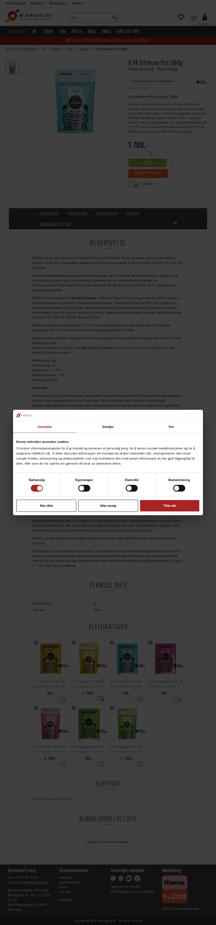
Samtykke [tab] (45, 426)
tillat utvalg (108, 505)
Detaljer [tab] (108, 426)
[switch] (84, 488)
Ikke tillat (46, 505)
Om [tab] (171, 426)
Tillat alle (169, 505)
